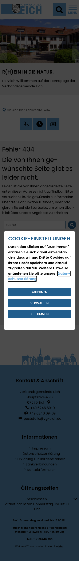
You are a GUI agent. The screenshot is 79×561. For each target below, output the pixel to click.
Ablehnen (39, 292)
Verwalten (39, 303)
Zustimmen (40, 314)
